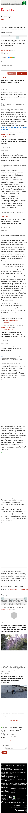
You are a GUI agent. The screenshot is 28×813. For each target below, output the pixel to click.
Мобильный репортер (8, 14)
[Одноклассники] (11, 57)
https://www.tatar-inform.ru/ (17, 209)
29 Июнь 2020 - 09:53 (5, 340)
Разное (18, 761)
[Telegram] (14, 57)
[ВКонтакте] (9, 57)
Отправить (22, 73)
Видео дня (5, 216)
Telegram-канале (5, 50)
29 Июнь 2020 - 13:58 (5, 21)
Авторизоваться (11, 73)
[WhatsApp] (13, 57)
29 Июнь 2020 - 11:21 (5, 227)
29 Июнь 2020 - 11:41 (5, 147)
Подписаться (17, 805)
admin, (2, 19)
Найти (4, 752)
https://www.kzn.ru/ (14, 589)
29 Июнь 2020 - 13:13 (5, 86)
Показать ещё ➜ (14, 720)
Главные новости (7, 329)
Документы (11, 761)
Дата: (3, 749)
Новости (4, 77)
